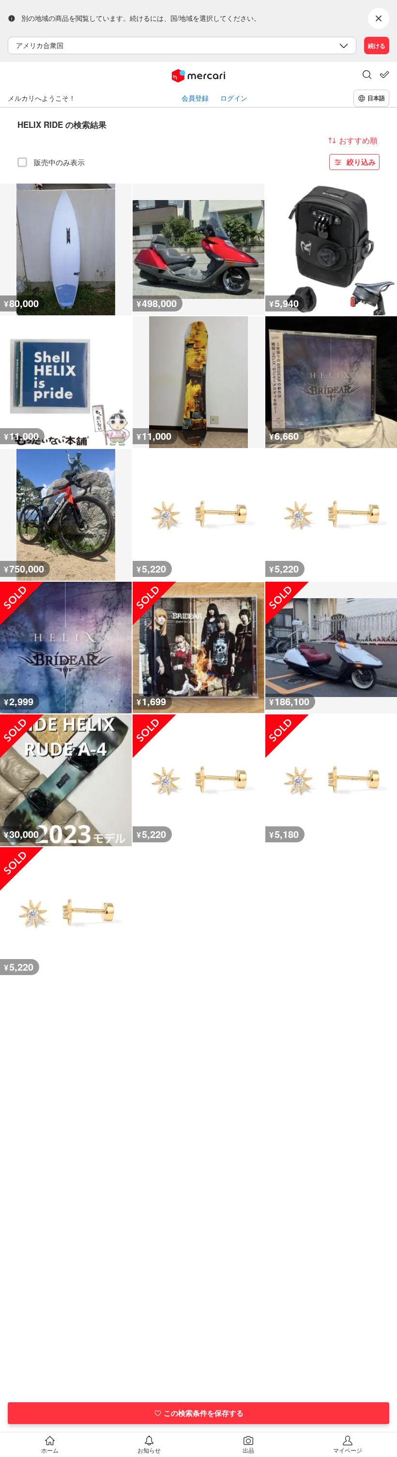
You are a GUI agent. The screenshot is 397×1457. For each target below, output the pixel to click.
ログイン (233, 98)
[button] (367, 75)
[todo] (384, 74)
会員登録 (195, 98)
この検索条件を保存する (204, 1413)
